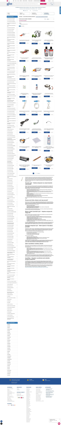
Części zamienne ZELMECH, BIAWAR (11, 247)
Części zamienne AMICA (10, 132)
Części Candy (8, 332)
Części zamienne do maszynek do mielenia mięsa (11, 127)
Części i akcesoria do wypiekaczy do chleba (11, 121)
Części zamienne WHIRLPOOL (10, 245)
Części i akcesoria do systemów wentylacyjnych (11, 92)
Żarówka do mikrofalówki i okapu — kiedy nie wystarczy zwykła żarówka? (49, 392)
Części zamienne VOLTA (10, 244)
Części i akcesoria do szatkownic (11, 94)
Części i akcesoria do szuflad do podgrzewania (11, 98)
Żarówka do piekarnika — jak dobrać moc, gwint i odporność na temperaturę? (50, 394)
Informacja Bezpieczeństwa (10, 401)
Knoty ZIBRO (8, 302)
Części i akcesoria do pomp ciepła (11, 78)
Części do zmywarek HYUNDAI (10, 173)
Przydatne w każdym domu (10, 129)
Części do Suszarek (38, 397)
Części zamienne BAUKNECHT (10, 142)
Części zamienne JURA (9, 185)
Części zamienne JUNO (10, 183)
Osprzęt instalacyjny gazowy (10, 316)
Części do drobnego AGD (39, 391)
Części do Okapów (38, 396)
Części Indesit (8, 348)
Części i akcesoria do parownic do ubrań (11, 74)
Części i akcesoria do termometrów (11, 109)
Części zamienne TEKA (9, 239)
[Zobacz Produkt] (24, 34)
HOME (13, 0)
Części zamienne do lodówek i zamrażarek (10, 268)
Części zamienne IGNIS (10, 178)
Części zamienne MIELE (10, 203)
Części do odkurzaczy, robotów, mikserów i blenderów (11, 252)
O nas (18, 0)
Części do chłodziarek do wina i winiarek (11, 254)
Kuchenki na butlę (9, 299)
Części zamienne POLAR (10, 221)
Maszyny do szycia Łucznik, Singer (11, 305)
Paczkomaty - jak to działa (20, 395)
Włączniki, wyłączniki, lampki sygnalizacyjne (10, 318)
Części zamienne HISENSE (10, 171)
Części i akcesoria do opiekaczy (11, 67)
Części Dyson (8, 335)
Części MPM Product (9, 359)
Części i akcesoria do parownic (11, 72)
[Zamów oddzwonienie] (1, 421)
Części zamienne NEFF (9, 208)
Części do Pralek (38, 389)
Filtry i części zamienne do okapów (11, 297)
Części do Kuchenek (38, 388)
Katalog (8, 389)
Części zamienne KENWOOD (10, 188)
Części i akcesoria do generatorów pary (11, 26)
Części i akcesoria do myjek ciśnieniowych (10, 60)
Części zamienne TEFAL (10, 234)
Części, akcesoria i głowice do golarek (11, 281)
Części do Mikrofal (38, 395)
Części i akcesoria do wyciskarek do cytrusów (11, 116)
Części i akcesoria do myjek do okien (11, 61)
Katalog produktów (9, 400)
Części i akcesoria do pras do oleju (11, 80)
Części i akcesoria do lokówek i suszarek (11, 43)
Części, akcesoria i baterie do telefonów (10, 279)
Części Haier (8, 341)
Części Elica (8, 338)
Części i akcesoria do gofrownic (11, 27)
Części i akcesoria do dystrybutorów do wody (11, 23)
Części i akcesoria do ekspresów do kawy (11, 261)
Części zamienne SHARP (10, 231)
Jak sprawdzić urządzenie (37, 0)
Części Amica (8, 324)
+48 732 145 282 (36, 10)
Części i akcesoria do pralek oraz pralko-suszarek (11, 264)
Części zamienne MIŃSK (10, 196)
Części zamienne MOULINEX (10, 204)
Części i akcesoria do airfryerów (11, 18)
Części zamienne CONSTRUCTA (11, 153)
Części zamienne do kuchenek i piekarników (11, 266)
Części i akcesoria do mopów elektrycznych (10, 55)
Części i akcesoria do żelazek (10, 125)
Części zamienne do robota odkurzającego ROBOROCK (10, 223)
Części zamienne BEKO (10, 144)
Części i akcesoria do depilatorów (11, 21)
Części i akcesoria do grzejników (11, 32)
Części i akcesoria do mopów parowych (10, 57)
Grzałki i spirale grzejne (10, 294)
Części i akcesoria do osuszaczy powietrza (11, 69)
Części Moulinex (9, 357)
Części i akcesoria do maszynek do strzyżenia (11, 50)
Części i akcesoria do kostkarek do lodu (11, 37)
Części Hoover (28, 402)
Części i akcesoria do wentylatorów (11, 114)
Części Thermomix (9, 370)
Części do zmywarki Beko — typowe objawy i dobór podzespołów (49, 389)
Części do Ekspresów (38, 394)
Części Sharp (8, 365)
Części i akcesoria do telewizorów (11, 108)
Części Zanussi (8, 373)
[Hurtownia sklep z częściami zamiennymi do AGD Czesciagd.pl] (9, 3)
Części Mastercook (28, 409)
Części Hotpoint (8, 346)
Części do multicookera (10, 284)
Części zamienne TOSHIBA (10, 236)
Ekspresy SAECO (9, 289)
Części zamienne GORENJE (10, 168)
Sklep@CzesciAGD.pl (47, 380)
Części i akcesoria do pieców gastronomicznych (10, 77)
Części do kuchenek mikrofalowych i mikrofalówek (11, 271)
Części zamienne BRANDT (10, 147)
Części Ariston (28, 389)
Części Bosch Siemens (9, 329)
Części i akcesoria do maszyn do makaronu (11, 46)
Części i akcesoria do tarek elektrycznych (10, 106)
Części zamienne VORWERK (10, 242)
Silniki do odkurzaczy (9, 310)
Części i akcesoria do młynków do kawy (11, 53)
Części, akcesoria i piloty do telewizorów (10, 277)
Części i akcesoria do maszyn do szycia (11, 48)
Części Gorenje (8, 340)
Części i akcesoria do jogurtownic (11, 35)
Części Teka (8, 368)
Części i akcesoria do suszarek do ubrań (11, 273)
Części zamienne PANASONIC (10, 216)
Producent (20, 23)
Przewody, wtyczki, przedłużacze (11, 307)
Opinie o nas (9, 390)
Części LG (27, 407)
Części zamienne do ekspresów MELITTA (11, 198)
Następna (38, 173)
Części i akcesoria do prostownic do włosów (11, 84)
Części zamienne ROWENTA (10, 225)
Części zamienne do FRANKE (10, 165)
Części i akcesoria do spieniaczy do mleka (11, 88)
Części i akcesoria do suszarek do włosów (11, 90)
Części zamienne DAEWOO (10, 158)
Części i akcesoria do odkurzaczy (11, 250)
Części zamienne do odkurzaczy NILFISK (11, 207)
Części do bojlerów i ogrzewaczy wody (11, 282)
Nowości (21, 0)
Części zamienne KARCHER (10, 186)
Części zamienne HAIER (10, 170)
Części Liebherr (8, 354)
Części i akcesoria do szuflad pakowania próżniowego (10, 101)
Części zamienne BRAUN (10, 150)
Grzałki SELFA (8, 296)
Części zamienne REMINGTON (10, 218)
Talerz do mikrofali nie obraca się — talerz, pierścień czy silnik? (50, 390)
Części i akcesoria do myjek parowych (11, 63)
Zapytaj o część (43, 0)
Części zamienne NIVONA (10, 213)
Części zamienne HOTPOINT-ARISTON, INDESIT (11, 177)
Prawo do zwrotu (25, 0)
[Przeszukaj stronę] (43, 4)
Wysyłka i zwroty (30, 0)
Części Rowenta (8, 362)
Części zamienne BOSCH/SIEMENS (11, 145)
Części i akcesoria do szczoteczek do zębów (11, 96)
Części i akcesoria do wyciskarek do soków (11, 119)
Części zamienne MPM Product (10, 201)
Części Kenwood (9, 349)
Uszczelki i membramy (10, 315)
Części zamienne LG (9, 191)
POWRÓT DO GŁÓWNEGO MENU (11, 322)
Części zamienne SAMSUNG (10, 228)
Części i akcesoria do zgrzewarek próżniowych (11, 123)
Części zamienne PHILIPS (10, 219)
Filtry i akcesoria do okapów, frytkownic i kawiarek (10, 292)
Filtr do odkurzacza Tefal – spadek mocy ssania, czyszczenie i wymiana (49, 396)
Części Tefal (8, 367)
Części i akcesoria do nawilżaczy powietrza (11, 65)
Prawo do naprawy (9, 391)
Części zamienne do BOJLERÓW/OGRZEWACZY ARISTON (11, 139)
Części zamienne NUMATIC (10, 210)
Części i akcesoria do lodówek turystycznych (10, 40)
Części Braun (8, 330)
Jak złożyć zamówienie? (10, 388)
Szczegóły (39, 43)
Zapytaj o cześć (26, 10)
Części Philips (8, 360)
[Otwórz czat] (59, 423)
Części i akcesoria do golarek (10, 29)
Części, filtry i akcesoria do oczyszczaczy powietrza (10, 259)
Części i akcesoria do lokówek (10, 41)
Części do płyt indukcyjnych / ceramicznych (10, 257)
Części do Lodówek (38, 390)
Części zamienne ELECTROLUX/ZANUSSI (9, 162)
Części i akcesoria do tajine (10, 104)
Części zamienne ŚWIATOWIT (10, 233)
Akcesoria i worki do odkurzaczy (11, 135)
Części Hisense (8, 343)
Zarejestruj (49, 0)
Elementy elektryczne (9, 290)
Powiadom (34, 43)
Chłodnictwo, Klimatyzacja (10, 287)
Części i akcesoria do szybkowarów (11, 102)
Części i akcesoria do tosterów (10, 111)
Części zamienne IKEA (9, 180)
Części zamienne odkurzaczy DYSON (11, 155)
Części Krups (8, 351)
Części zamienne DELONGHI (10, 156)
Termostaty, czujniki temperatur (11, 313)
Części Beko (8, 327)
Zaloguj (53, 0)
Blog (15, 0)
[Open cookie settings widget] (1, 424)
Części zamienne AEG (9, 130)
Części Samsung (28, 414)
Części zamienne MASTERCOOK (11, 194)
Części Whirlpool (28, 419)
